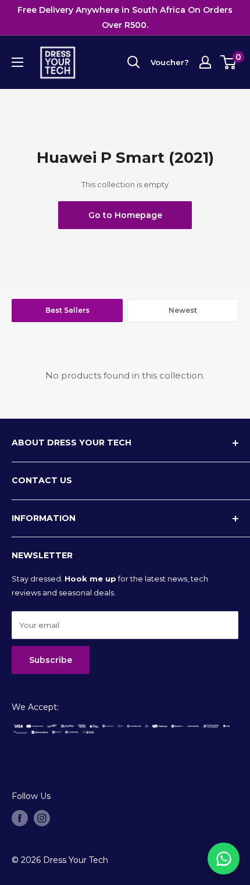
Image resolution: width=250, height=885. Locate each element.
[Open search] (133, 62)
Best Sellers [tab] (67, 310)
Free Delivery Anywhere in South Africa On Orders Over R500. (125, 17)
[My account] (205, 62)
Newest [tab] (183, 310)
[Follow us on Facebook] (20, 818)
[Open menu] (17, 62)
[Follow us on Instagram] (42, 818)
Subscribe (50, 660)
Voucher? (170, 62)
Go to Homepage (125, 215)
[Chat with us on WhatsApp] (224, 859)
